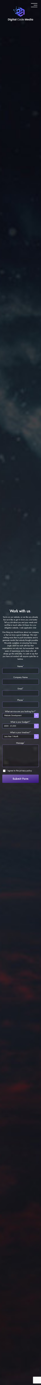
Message (20, 742)
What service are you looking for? (20, 711)
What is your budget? (20, 721)
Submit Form (20, 779)
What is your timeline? (20, 732)
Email (20, 688)
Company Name (20, 677)
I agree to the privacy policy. (19, 770)
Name (20, 666)
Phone (20, 700)
